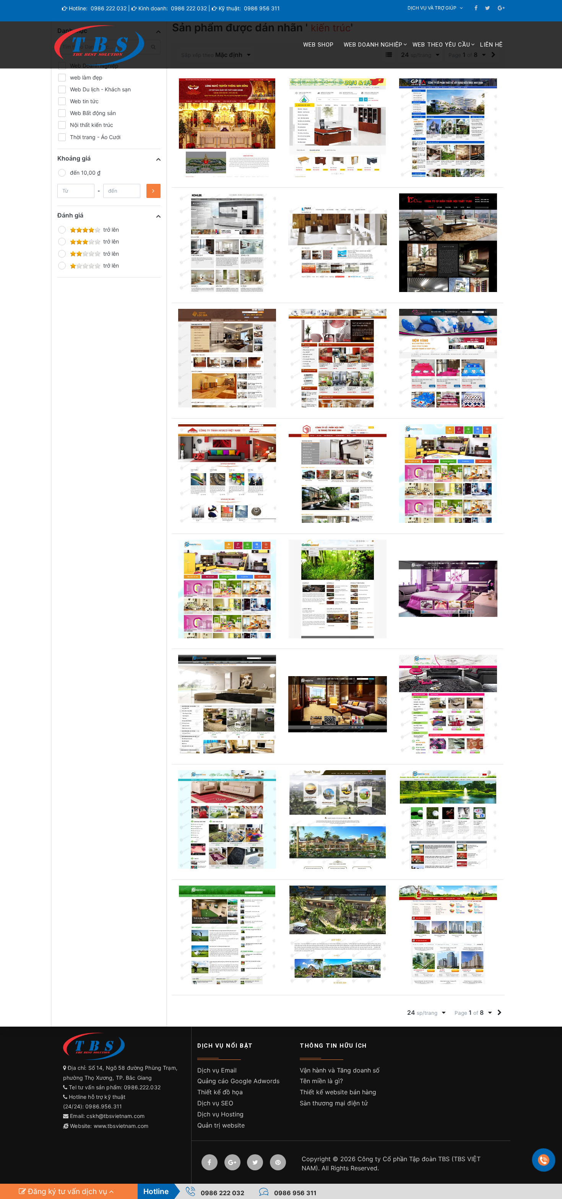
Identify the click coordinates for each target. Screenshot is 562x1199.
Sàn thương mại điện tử (334, 1103)
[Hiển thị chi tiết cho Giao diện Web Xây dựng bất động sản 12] (448, 819)
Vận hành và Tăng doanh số (340, 1070)
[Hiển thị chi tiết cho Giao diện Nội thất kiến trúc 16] (448, 358)
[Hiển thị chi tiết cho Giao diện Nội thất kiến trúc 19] (448, 242)
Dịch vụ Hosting (220, 1114)
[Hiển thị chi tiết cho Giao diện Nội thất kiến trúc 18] (227, 358)
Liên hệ (491, 44)
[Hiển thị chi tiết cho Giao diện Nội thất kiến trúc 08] (337, 589)
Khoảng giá (74, 158)
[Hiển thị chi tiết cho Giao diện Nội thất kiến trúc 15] (227, 473)
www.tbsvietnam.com (121, 1126)
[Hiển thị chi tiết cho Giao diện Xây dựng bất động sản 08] (337, 935)
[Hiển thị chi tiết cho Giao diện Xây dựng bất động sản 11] (227, 935)
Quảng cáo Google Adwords (238, 1081)
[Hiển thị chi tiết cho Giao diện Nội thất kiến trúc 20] (337, 242)
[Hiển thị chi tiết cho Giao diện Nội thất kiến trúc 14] (337, 473)
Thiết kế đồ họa (220, 1092)
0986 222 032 (108, 8)
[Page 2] (499, 1013)
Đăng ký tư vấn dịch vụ (67, 1191)
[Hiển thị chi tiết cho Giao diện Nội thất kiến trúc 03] (448, 704)
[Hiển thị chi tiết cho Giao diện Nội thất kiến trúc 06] (448, 589)
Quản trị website (221, 1125)
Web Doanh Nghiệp (373, 44)
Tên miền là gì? (321, 1081)
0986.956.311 (104, 1106)
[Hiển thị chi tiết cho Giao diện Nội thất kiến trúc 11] (227, 589)
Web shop (318, 44)
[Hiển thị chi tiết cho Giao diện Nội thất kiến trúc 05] (227, 704)
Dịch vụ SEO (215, 1103)
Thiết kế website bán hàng (338, 1092)
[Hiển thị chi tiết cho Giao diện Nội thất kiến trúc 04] (337, 704)
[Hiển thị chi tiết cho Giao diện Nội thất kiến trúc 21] (227, 242)
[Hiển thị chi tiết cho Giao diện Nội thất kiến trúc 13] (448, 473)
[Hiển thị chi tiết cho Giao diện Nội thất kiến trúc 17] (337, 358)
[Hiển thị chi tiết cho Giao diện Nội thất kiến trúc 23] (448, 127)
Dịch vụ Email (217, 1070)
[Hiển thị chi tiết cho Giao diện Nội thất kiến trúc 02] (227, 819)
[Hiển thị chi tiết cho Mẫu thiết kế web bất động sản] (337, 819)
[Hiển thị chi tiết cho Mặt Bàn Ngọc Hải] (337, 127)
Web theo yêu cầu (441, 44)
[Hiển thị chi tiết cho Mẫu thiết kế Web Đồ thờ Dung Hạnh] (227, 127)
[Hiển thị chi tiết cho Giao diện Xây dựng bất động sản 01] (448, 935)
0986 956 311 (261, 8)
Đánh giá (70, 215)
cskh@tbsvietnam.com (115, 1116)
